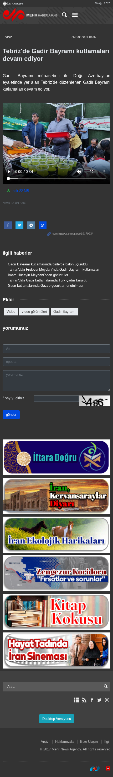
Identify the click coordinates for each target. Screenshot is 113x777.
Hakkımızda (64, 742)
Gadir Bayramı (64, 312)
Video (8, 36)
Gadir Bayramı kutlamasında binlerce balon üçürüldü (48, 264)
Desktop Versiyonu (56, 719)
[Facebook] (91, 700)
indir (20, 191)
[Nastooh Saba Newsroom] (92, 768)
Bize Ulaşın (89, 742)
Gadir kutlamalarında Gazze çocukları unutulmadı (45, 286)
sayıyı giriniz (13, 398)
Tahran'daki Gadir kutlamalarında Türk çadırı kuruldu (47, 280)
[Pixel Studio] (105, 768)
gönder (11, 415)
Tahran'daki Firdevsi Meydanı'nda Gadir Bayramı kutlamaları (53, 269)
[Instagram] (107, 700)
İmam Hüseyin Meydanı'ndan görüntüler (38, 275)
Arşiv (45, 742)
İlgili (107, 742)
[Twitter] (99, 700)
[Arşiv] (76, 700)
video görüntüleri (34, 312)
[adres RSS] (84, 700)
